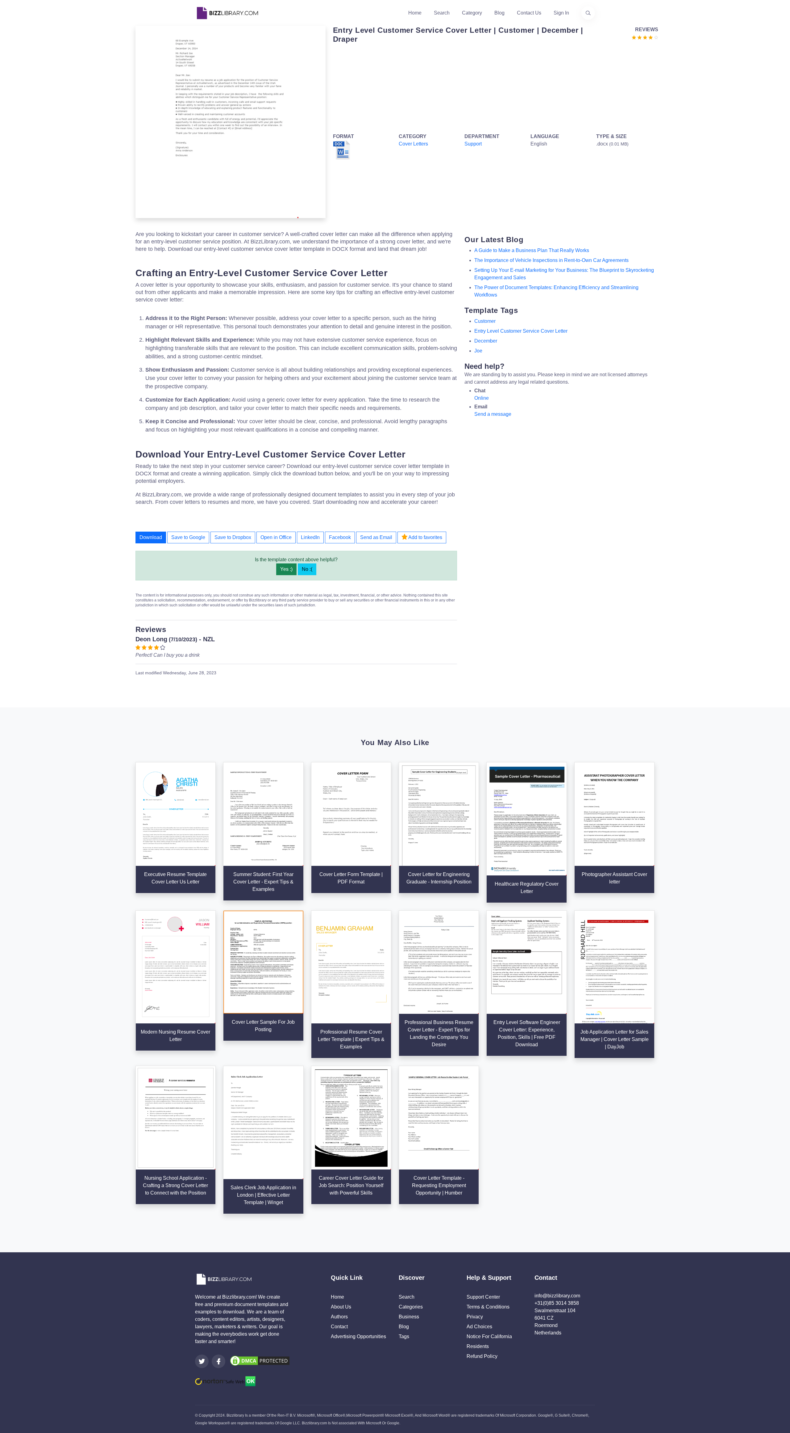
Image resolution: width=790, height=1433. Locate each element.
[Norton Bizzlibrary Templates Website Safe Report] (225, 1381)
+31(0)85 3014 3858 (556, 1303)
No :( (307, 569)
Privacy (475, 1316)
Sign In (561, 12)
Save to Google (188, 537)
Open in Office (276, 537)
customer (485, 321)
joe (478, 350)
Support (473, 143)
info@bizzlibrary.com (557, 1295)
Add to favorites (424, 537)
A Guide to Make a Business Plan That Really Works (531, 250)
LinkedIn (310, 537)
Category (472, 12)
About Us (341, 1306)
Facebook (340, 537)
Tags (404, 1336)
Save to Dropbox (232, 537)
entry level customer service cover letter (521, 331)
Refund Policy (482, 1356)
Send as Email (376, 537)
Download (150, 537)
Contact (339, 1326)
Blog (499, 12)
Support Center (483, 1297)
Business (409, 1316)
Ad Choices (479, 1326)
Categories (411, 1306)
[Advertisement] (494, 87)
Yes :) (286, 569)
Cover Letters (413, 143)
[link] (202, 1361)
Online (481, 398)
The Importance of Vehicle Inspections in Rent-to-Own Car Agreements (551, 260)
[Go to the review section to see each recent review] (645, 37)
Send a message (492, 414)
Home (415, 12)
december (485, 340)
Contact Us (529, 12)
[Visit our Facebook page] (218, 1361)
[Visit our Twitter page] (202, 1361)
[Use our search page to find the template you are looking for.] (588, 13)
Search (442, 12)
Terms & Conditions (488, 1306)
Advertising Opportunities (358, 1336)
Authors (339, 1316)
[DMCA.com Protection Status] (260, 1360)
